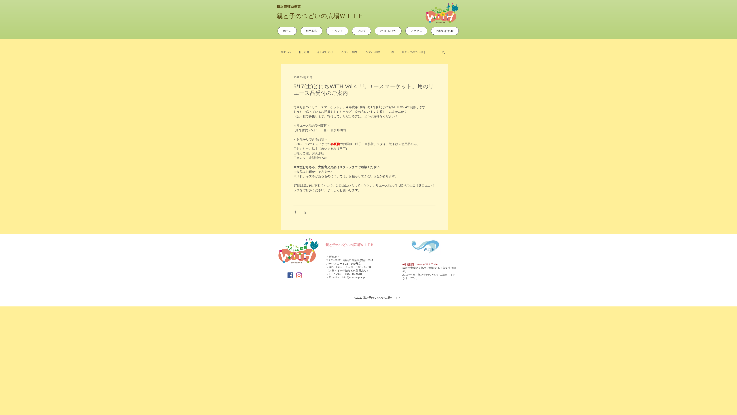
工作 (391, 52)
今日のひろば (325, 52)
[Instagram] (299, 275)
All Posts (286, 52)
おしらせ (304, 52)
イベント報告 (373, 52)
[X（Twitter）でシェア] (305, 212)
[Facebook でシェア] (295, 212)
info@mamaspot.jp (353, 277)
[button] (443, 52)
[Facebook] (290, 275)
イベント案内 (349, 52)
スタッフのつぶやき (414, 52)
